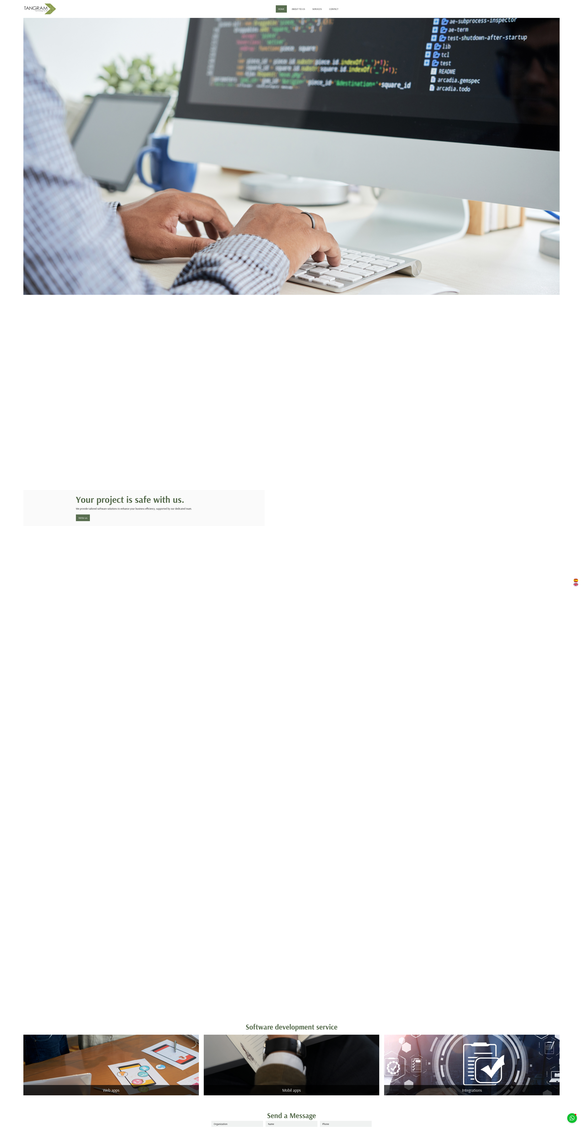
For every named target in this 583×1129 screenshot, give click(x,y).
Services (317, 8)
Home (281, 8)
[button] (572, 1118)
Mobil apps (291, 1090)
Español (576, 580)
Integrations (472, 1090)
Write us (82, 517)
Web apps (111, 1090)
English (576, 584)
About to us (298, 8)
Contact (333, 8)
